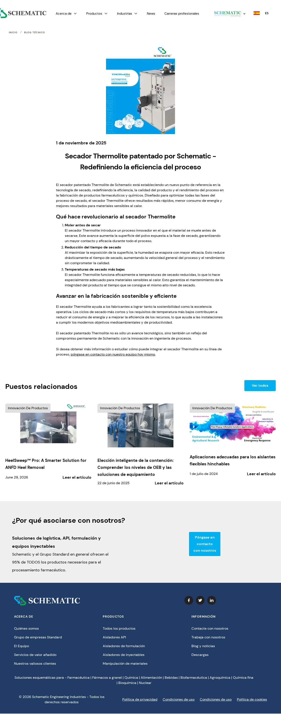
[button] (66, 14)
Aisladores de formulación (124, 646)
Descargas (200, 654)
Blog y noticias (203, 646)
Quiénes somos (26, 628)
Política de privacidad (139, 699)
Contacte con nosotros (209, 628)
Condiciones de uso (179, 699)
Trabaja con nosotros (208, 637)
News (151, 13)
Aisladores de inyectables (123, 654)
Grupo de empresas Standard (38, 637)
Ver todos (260, 385)
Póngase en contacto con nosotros (204, 544)
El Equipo (21, 646)
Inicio (13, 32)
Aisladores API (114, 637)
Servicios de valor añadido (35, 654)
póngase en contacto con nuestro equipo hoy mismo (113, 354)
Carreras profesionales (181, 13)
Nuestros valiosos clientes (35, 663)
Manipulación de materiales (125, 663)
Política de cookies (252, 699)
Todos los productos (119, 628)
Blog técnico (34, 32)
